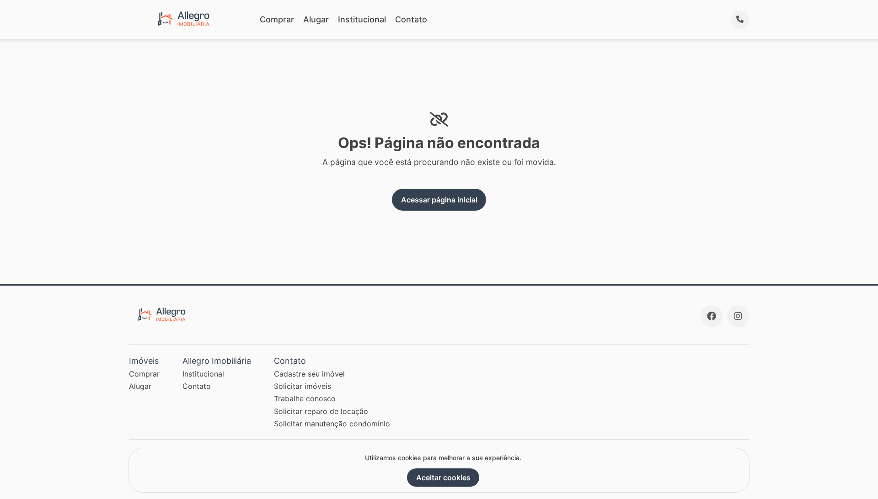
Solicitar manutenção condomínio (332, 423)
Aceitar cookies (443, 477)
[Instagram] (738, 316)
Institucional (362, 19)
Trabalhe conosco (305, 398)
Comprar (277, 19)
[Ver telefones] (740, 20)
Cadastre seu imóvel (309, 373)
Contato (411, 19)
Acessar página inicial (439, 199)
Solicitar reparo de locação (321, 411)
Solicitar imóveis (302, 386)
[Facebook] (712, 316)
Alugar (316, 19)
